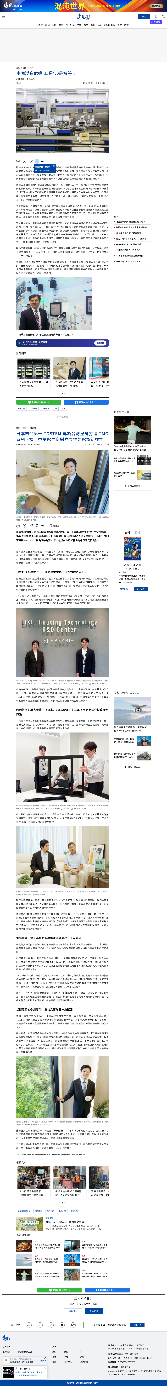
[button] (105, 369)
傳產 (63, 408)
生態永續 (62, 1211)
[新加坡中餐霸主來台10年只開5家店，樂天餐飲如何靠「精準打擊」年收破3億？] (24, 1246)
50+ (130, 1348)
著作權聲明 (113, 1367)
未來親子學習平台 (116, 1348)
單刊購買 (141, 588)
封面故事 (122, 572)
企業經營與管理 (24, 1211)
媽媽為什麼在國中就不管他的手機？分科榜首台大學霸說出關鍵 (47, 1275)
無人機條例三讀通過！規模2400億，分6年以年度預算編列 (47, 1260)
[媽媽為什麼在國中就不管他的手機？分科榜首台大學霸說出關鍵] (24, 1275)
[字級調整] (42, 161)
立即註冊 (137, 1325)
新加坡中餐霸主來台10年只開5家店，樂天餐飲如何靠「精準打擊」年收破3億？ (48, 1246)
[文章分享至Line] (18, 161)
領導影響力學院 (143, 1348)
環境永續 (74, 1211)
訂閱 (144, 16)
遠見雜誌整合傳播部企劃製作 (28, 444)
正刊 (127, 532)
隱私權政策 (126, 1367)
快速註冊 (94, 1310)
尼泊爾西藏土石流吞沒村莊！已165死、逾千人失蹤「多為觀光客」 (94, 1275)
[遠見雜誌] (83, 16)
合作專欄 (84, 1362)
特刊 (137, 532)
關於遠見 (6, 1351)
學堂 (119, 24)
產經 (79, 24)
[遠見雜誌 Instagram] (51, 1325)
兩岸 (31, 68)
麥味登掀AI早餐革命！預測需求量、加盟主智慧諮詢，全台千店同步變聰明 (132, 579)
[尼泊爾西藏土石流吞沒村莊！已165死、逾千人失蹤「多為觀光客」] (72, 1275)
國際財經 (33, 408)
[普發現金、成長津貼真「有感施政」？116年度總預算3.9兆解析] (72, 1260)
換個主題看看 (134, 486)
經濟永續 (50, 1211)
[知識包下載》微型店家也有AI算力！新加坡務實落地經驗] (9, 1372)
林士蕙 (19, 83)
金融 (61, 24)
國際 (54, 24)
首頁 (18, 68)
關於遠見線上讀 (25, 1351)
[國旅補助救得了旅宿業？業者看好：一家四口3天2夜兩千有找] (72, 1246)
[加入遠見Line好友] (29, 1325)
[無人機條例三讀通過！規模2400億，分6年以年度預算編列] (24, 1260)
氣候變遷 (38, 1211)
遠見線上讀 (109, 24)
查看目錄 (124, 588)
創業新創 (33, 428)
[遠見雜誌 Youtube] (62, 1325)
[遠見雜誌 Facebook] (40, 1325)
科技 (72, 24)
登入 (37, 170)
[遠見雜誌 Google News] (73, 1325)
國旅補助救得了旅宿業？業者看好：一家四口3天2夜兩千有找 (95, 1246)
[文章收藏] (36, 161)
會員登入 (73, 1311)
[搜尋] (163, 16)
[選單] (3, 16)
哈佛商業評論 (126, 1345)
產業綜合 (21, 408)
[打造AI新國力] (132, 548)
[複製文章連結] (31, 161)
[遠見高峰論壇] (13, 6)
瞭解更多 (156, 6)
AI (67, 24)
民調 (93, 24)
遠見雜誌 (112, 1345)
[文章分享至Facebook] (24, 161)
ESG (99, 24)
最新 (40, 24)
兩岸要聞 (45, 408)
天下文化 (141, 1345)
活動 (126, 24)
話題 (47, 24)
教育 (86, 24)
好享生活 (68, 1362)
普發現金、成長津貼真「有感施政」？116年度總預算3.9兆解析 (95, 1260)
